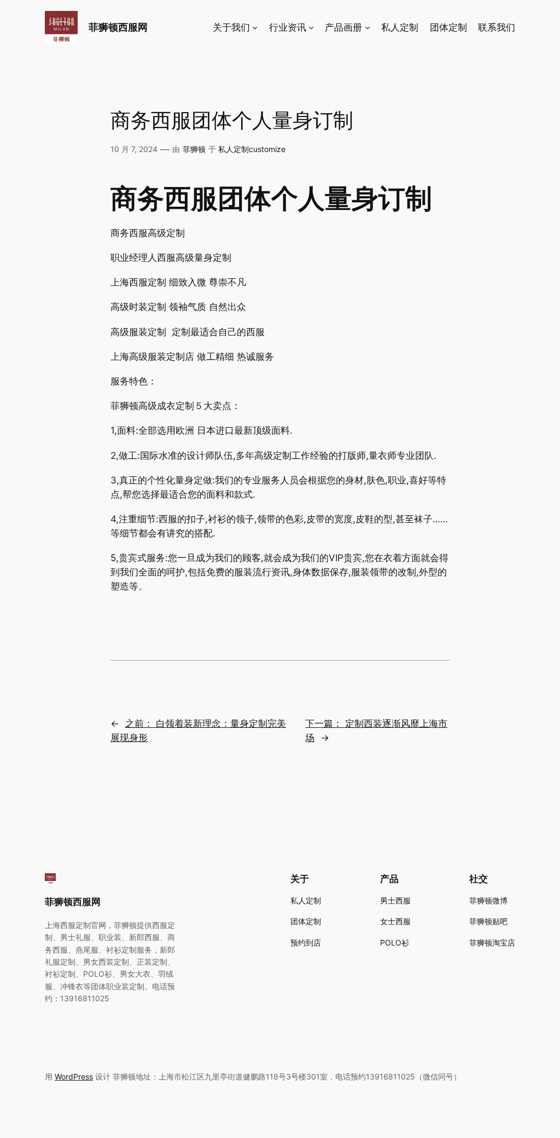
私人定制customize (251, 149)
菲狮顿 (194, 149)
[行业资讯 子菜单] (311, 27)
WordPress (74, 1076)
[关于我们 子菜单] (255, 27)
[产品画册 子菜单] (367, 27)
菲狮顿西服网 (118, 27)
